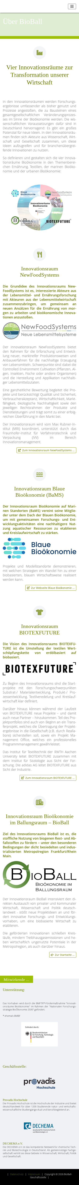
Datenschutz (17, 1174)
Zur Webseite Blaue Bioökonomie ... (52, 588)
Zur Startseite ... (64, 955)
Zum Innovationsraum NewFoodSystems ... (48, 450)
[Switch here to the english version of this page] (64, 6)
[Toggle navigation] (72, 6)
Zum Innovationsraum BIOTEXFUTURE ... (49, 778)
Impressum (34, 1174)
